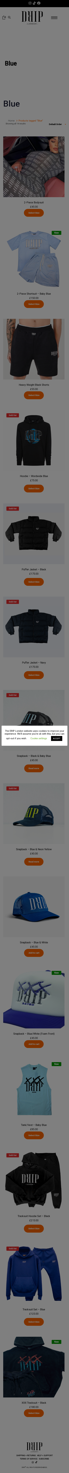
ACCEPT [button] (56, 738)
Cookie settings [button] (38, 738)
